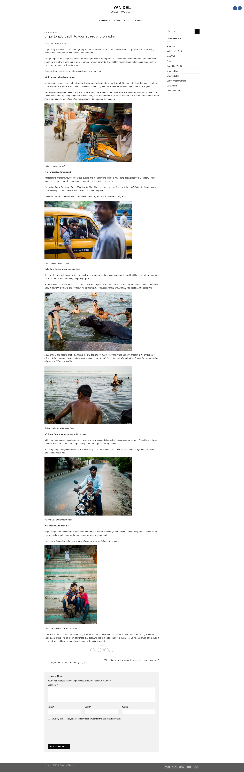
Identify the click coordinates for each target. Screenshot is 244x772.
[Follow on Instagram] (240, 8)
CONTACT (139, 20)
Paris (169, 61)
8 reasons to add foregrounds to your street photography (101, 196)
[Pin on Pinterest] (106, 650)
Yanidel (122, 7)
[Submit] (197, 31)
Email (88, 707)
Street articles (173, 76)
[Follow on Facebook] (235, 8)
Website (125, 707)
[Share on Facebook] (92, 650)
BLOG (127, 20)
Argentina (171, 46)
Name (51, 707)
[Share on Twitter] (97, 650)
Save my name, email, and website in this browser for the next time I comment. (86, 719)
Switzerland (172, 86)
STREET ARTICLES (109, 20)
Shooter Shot (172, 71)
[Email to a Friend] (102, 650)
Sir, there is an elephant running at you (67, 662)
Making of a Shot (174, 51)
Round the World (174, 66)
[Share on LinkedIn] (111, 650)
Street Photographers (176, 81)
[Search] (240, 21)
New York (171, 56)
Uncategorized (173, 91)
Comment (53, 685)
